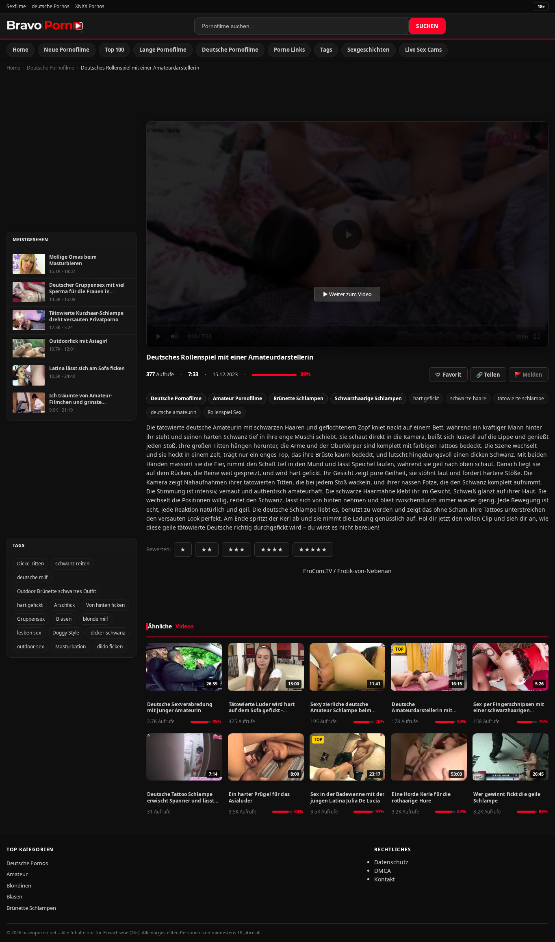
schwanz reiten (72, 563)
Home (20, 49)
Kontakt (384, 879)
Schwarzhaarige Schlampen (368, 398)
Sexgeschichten (368, 49)
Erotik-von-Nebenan (364, 571)
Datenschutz (391, 862)
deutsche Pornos (50, 6)
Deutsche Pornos (27, 863)
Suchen (427, 26)
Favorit (448, 374)
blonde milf (95, 618)
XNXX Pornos (89, 6)
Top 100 (114, 49)
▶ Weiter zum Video (347, 294)
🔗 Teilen (488, 374)
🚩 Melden (528, 374)
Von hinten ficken (105, 605)
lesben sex (29, 632)
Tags (326, 49)
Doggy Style (65, 632)
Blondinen (19, 885)
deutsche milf (32, 577)
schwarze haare (468, 398)
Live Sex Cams (423, 49)
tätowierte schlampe (521, 398)
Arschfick (64, 605)
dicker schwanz (108, 632)
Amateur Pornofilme (237, 398)
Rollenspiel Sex (224, 412)
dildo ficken (110, 646)
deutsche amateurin (173, 412)
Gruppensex (31, 618)
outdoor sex (30, 646)
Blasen (64, 618)
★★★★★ (313, 549)
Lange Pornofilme (162, 49)
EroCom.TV (317, 571)
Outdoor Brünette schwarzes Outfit (56, 591)
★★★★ (271, 549)
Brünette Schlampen (298, 398)
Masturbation (70, 646)
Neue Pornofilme (66, 49)
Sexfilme (16, 6)
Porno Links (289, 49)
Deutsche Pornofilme (230, 49)
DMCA (382, 870)
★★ (206, 549)
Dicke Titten (30, 563)
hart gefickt (426, 398)
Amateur (17, 874)
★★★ (236, 549)
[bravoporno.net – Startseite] (45, 26)
